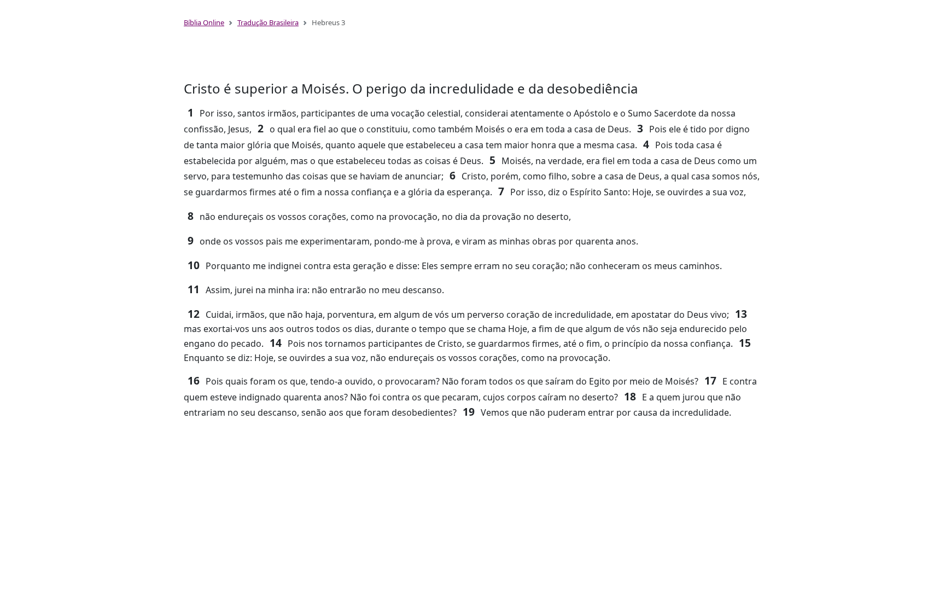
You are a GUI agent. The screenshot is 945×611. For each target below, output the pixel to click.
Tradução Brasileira (268, 22)
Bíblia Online (204, 22)
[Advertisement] (472, 59)
